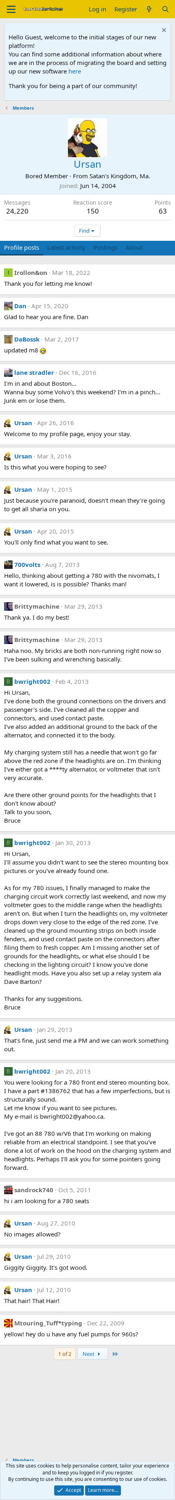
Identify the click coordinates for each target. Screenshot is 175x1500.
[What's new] (149, 9)
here (74, 71)
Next (89, 1353)
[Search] (165, 9)
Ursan (23, 423)
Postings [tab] (106, 247)
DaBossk (26, 339)
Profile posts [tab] (21, 247)
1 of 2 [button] (64, 1353)
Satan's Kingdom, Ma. (120, 176)
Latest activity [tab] (66, 247)
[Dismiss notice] (163, 31)
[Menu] (11, 9)
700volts (27, 564)
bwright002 (32, 681)
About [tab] (134, 247)
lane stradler (34, 372)
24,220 (17, 211)
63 (163, 211)
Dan (20, 306)
